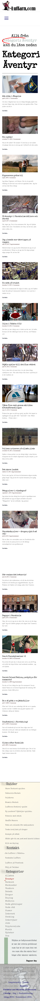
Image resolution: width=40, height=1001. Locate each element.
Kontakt (26, 982)
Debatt (5, 892)
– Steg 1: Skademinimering (19, 989)
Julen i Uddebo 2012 (11, 324)
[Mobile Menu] (6, 18)
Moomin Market (5, 802)
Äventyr (5, 879)
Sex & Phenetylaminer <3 (14, 656)
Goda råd (5, 907)
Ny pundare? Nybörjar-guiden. (5, 811)
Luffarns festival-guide (5, 807)
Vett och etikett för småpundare (5, 825)
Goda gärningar (5, 904)
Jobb (5, 923)
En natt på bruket (10, 283)
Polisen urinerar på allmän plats (18, 449)
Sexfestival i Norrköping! (15, 722)
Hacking (5, 917)
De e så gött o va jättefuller (15, 701)
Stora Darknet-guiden (5, 789)
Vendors (5, 888)
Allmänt (5, 876)
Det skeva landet (10, 470)
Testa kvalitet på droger (5, 830)
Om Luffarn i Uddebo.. (5, 853)
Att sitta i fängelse (11, 96)
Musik (5, 930)
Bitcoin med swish (5, 816)
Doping (5, 898)
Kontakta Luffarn (5, 858)
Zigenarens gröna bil (12, 176)
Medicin (5, 901)
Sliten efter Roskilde (13, 743)
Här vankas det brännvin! (14, 575)
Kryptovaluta (5, 926)
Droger (5, 895)
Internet (5, 914)
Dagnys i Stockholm (11, 616)
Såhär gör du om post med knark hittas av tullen (5, 839)
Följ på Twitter (5, 867)
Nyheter (5, 933)
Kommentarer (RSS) (24, 997)
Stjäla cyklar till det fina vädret (18, 365)
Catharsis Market (5, 793)
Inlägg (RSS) (9, 997)
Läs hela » (5, 110)
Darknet (5, 882)
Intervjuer (5, 920)
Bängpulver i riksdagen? (14, 491)
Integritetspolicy (15, 982)
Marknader (5, 885)
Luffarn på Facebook (5, 863)
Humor (5, 911)
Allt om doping (5, 843)
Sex (5, 936)
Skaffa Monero (5, 821)
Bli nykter (7, 137)
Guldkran (5, 798)
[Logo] (19, 6)
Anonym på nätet (5, 834)
